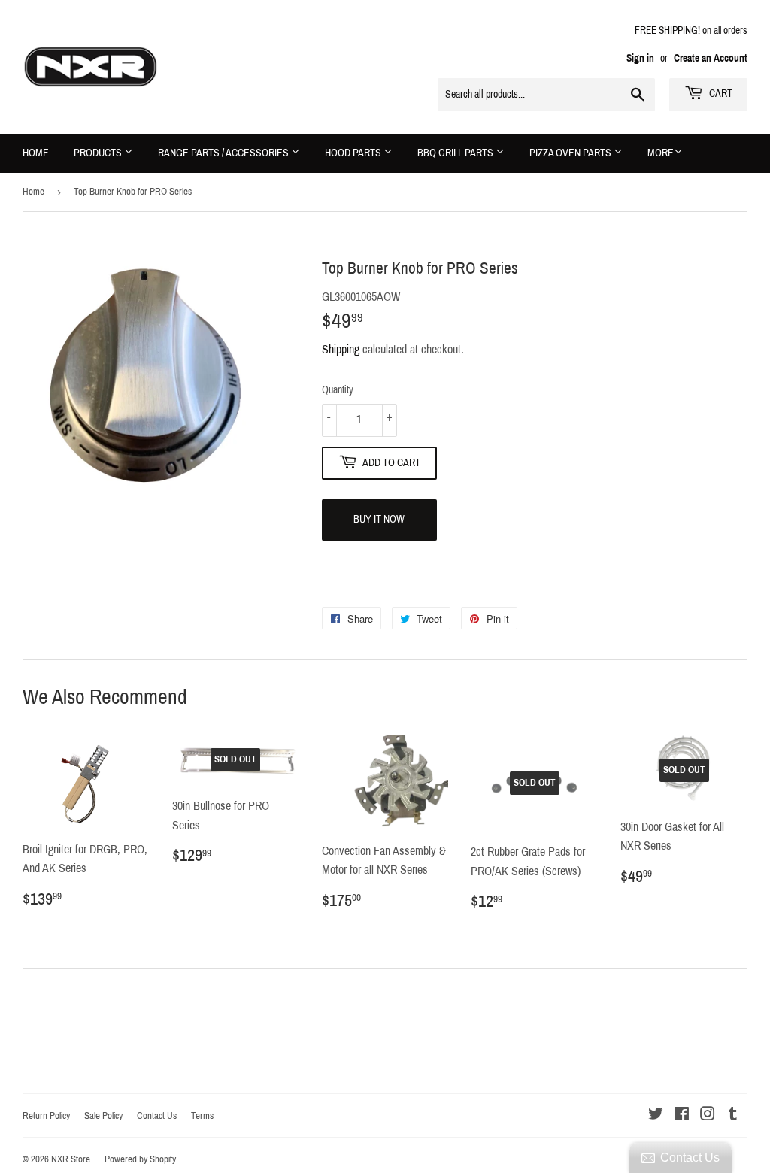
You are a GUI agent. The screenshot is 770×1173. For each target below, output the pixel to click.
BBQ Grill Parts (456, 153)
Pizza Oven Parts (571, 153)
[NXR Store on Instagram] (707, 1115)
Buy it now (379, 519)
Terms (202, 1116)
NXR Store (70, 1159)
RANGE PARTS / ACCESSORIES (224, 153)
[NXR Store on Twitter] (655, 1115)
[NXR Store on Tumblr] (733, 1115)
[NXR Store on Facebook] (682, 1115)
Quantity (337, 390)
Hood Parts (354, 153)
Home (36, 153)
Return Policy (46, 1116)
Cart (719, 93)
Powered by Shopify (140, 1159)
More (660, 153)
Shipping (340, 349)
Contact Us (157, 1116)
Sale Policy (103, 1116)
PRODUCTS (99, 153)
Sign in (640, 58)
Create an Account (710, 58)
